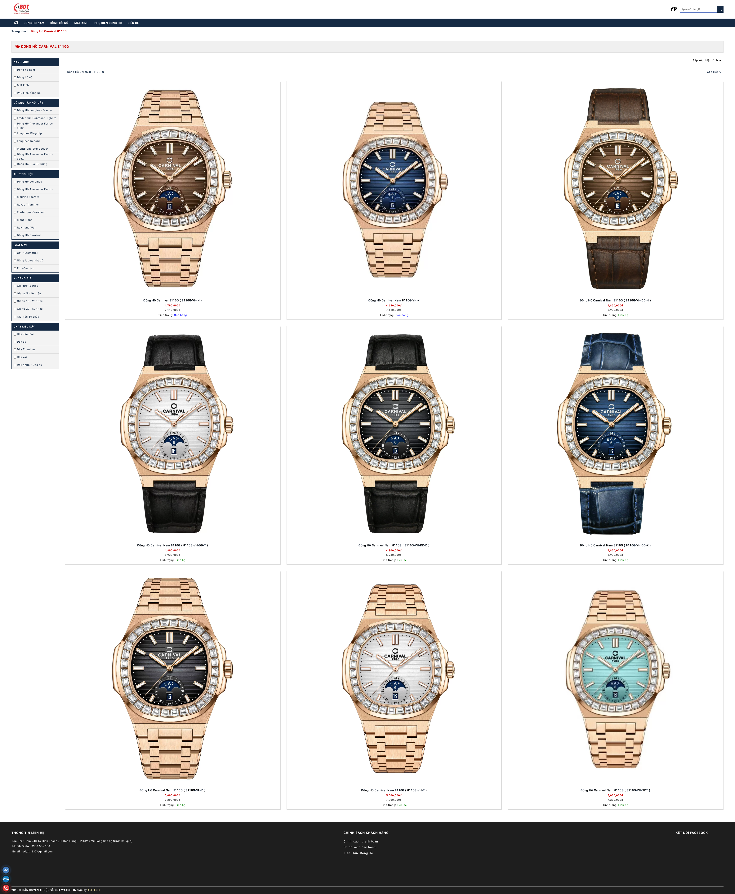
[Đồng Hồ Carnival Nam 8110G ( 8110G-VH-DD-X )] (615, 433)
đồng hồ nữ (59, 23)
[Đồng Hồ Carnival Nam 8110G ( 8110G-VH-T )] (394, 678)
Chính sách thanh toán (361, 841)
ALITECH (94, 890)
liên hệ (133, 23)
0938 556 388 (40, 846)
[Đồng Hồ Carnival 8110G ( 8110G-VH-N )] (172, 188)
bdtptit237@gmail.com (38, 851)
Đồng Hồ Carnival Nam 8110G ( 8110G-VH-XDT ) (615, 790)
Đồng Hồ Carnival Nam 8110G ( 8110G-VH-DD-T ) (172, 545)
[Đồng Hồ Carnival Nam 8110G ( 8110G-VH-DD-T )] (172, 433)
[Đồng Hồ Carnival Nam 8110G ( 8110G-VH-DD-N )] (615, 188)
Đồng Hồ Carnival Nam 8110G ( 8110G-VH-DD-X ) (615, 545)
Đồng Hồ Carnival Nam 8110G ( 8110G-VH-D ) (173, 790)
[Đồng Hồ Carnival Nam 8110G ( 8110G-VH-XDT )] (615, 678)
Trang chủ (18, 31)
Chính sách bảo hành (360, 847)
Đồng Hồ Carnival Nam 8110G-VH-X (394, 300)
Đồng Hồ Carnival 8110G (49, 31)
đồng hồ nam (34, 23)
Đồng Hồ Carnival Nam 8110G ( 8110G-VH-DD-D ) (394, 545)
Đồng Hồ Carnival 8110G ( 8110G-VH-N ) (172, 300)
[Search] (720, 9)
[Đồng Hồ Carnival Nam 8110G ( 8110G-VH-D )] (172, 678)
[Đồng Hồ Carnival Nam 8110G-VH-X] (394, 188)
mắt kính (81, 23)
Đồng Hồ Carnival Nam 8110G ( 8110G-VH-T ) (394, 790)
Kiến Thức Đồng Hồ (358, 853)
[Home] (16, 23)
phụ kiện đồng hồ (108, 23)
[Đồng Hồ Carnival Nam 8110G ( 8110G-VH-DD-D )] (394, 433)
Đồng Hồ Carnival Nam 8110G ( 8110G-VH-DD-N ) (615, 300)
